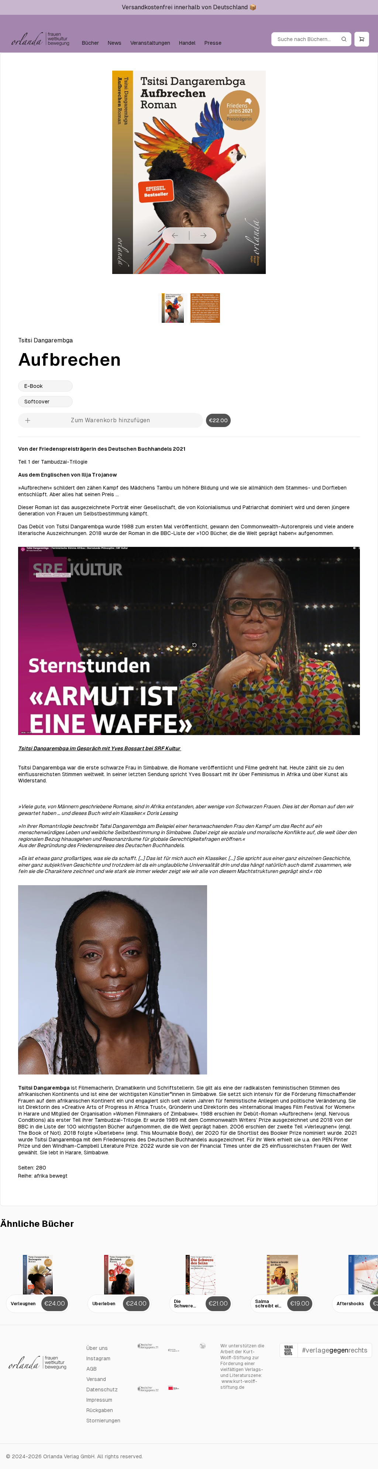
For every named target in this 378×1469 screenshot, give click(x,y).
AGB (91, 1369)
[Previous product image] (175, 235)
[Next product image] (203, 235)
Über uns (97, 1348)
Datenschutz (102, 1389)
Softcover (36, 402)
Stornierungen (103, 1421)
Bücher (90, 43)
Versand (96, 1379)
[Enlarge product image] (173, 308)
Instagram (98, 1358)
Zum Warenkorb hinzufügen (110, 420)
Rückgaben (99, 1410)
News (114, 43)
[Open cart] (361, 39)
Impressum (99, 1400)
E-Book (33, 386)
